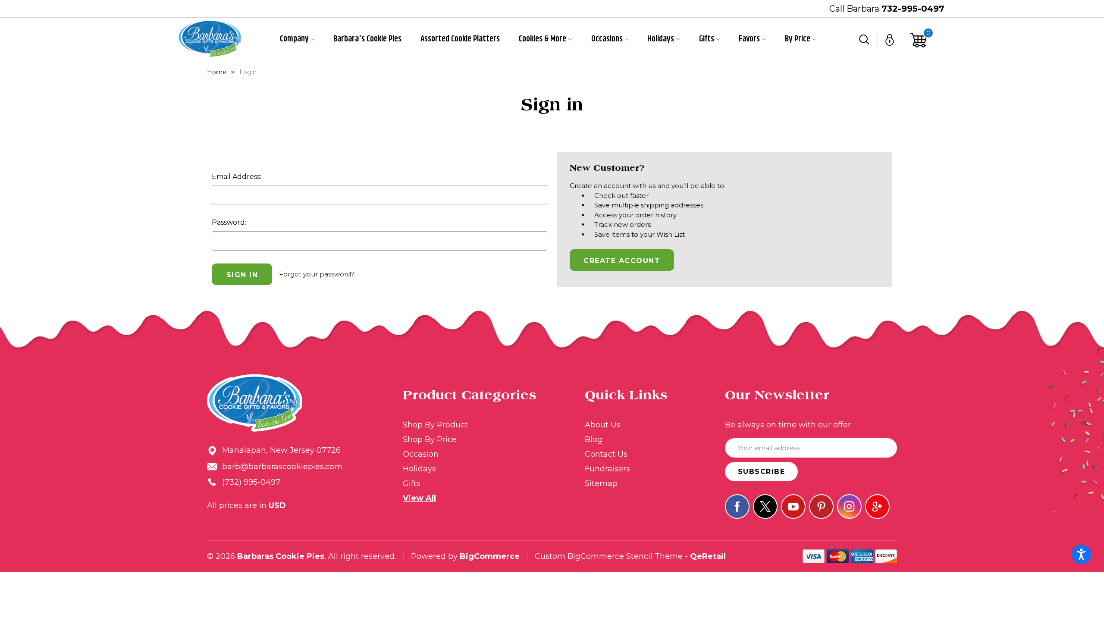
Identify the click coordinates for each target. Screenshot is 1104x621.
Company (294, 39)
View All (419, 498)
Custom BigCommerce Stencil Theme (609, 556)
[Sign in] (890, 39)
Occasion (421, 454)
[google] (877, 506)
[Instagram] (849, 506)
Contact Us (606, 454)
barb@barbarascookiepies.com (282, 466)
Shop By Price (430, 439)
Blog (593, 439)
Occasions (607, 39)
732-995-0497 (912, 8)
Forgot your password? (316, 274)
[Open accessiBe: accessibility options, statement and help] (1081, 554)
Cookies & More (542, 39)
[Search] (864, 39)
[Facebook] (737, 506)
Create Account (621, 261)
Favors (749, 39)
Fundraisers (607, 469)
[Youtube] (793, 506)
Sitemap (601, 483)
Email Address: (236, 176)
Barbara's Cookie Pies (367, 39)
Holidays (660, 39)
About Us (603, 425)
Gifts (706, 39)
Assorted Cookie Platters (460, 39)
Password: (229, 222)
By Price (797, 39)
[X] (765, 506)
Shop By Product (435, 425)
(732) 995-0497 (251, 482)
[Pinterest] (821, 506)
